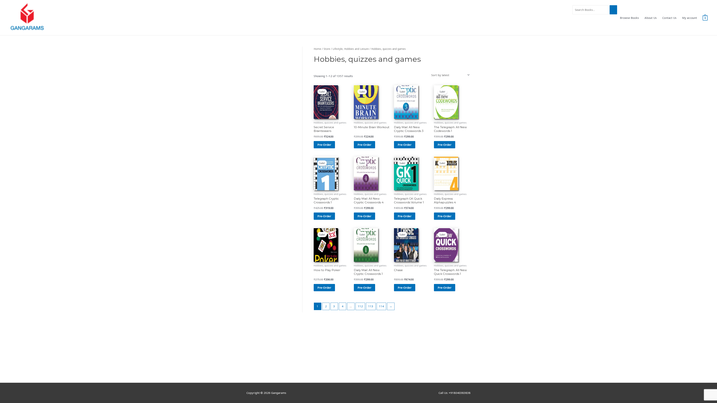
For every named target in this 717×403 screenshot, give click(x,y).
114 (381, 306)
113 (370, 306)
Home (317, 49)
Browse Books (629, 18)
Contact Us (669, 18)
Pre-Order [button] (324, 144)
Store (327, 49)
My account (689, 18)
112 (360, 306)
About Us (651, 18)
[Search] (613, 9)
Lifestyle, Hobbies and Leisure (351, 49)
